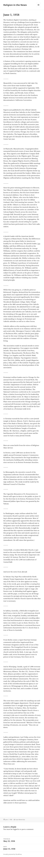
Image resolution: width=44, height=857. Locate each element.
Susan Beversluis (20, 819)
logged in (16, 829)
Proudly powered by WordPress (12, 854)
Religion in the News (15, 4)
